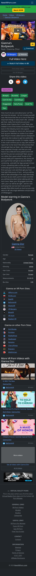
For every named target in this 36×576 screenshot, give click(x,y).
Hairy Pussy (18, 104)
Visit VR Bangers (18, 72)
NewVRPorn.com (8, 2)
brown (30, 270)
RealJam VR (12, 319)
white (31, 267)
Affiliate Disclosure (18, 558)
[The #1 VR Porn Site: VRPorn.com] (18, 477)
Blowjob (6, 96)
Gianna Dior (7, 90)
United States (28, 263)
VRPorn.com (12, 292)
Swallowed (12, 339)
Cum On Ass (7, 100)
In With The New (9, 381)
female (30, 255)
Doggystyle (7, 104)
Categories (18, 515)
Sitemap (18, 547)
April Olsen (7, 412)
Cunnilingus (19, 100)
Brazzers (11, 349)
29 (32, 259)
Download (30, 48)
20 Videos (18, 249)
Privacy (18, 550)
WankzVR (11, 306)
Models (18, 510)
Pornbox (11, 332)
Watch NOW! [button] (18, 10)
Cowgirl (24, 96)
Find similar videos (18, 69)
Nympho (11, 342)
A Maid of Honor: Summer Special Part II (17, 437)
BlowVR (11, 312)
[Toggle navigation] (32, 3)
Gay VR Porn (18, 529)
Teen (4, 108)
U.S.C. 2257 (18, 555)
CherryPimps (13, 346)
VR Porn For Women (18, 523)
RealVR (10, 299)
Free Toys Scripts (18, 531)
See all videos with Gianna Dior (18, 465)
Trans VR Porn (18, 526)
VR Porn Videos (18, 507)
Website (23, 54)
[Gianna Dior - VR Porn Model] (18, 222)
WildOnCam (12, 352)
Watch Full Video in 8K (19, 63)
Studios (18, 513)
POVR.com (12, 296)
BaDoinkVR (12, 302)
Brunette (15, 96)
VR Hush (11, 316)
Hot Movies (12, 329)
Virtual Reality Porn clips (11, 496)
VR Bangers (11, 54)
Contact (18, 539)
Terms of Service (18, 553)
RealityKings (12, 336)
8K (33, 44)
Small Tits (28, 104)
